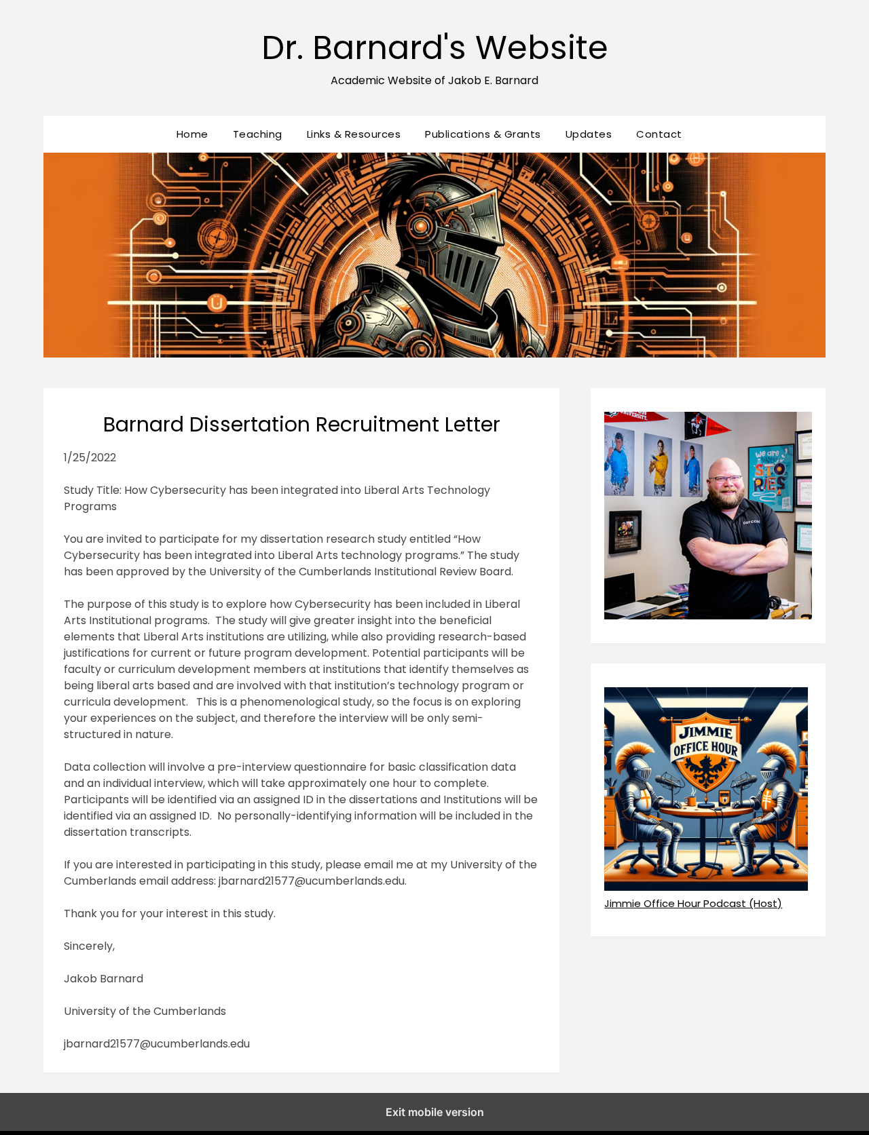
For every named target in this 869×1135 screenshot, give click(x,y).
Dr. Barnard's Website (434, 48)
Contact (659, 134)
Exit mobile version (435, 1112)
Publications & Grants (483, 134)
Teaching (257, 134)
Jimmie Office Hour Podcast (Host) (693, 903)
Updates (589, 134)
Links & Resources (354, 134)
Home (192, 134)
